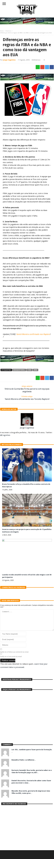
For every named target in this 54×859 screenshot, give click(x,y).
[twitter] (47, 67)
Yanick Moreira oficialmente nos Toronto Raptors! (27, 397)
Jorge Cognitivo (9, 60)
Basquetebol (19, 370)
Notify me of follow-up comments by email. (14, 652)
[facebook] (52, 67)
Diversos (8, 31)
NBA (35, 370)
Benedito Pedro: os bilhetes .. (24, 760)
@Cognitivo (5, 435)
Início (2, 31)
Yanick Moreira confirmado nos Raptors (33, 334)
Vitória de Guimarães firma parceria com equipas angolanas (27, 389)
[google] (42, 67)
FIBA (29, 370)
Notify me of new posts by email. (11, 656)
